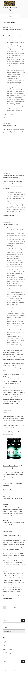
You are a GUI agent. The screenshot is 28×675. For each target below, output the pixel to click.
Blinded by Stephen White (10, 465)
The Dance (6, 412)
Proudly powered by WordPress (10, 671)
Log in (4, 642)
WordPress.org (7, 653)
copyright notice (7, 598)
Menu (10, 16)
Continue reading (7, 490)
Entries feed (6, 645)
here (22, 357)
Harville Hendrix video (10, 125)
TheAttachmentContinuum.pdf (15, 359)
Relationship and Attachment (12, 224)
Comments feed (7, 649)
